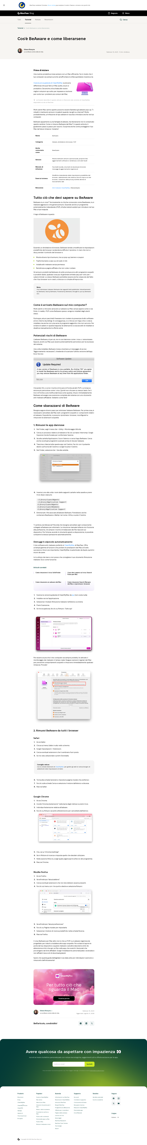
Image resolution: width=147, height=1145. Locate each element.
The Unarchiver (22, 1115)
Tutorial (28, 19)
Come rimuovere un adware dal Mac (48, 582)
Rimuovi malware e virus (43, 1124)
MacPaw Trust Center (61, 1123)
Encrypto (20, 1118)
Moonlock (20, 1097)
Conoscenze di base (80, 1102)
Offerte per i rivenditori (62, 1110)
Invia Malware (78, 1112)
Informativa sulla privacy (97, 1070)
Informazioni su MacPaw (62, 1097)
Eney (19, 1099)
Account (76, 1097)
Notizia (37, 19)
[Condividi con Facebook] (80, 1023)
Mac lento (39, 1099)
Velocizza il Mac (41, 1102)
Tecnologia (58, 1126)
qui (73, 595)
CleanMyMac (69, 545)
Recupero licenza (79, 1105)
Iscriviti (89, 1064)
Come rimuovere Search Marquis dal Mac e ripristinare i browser (79, 583)
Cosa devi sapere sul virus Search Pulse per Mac (80, 573)
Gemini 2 (20, 1113)
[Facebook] (114, 1098)
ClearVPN (20, 1108)
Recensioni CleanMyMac (62, 1099)
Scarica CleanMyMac (42, 1097)
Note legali (58, 1118)
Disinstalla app (78, 1110)
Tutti (19, 19)
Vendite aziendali (98, 1097)
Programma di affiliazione (62, 1107)
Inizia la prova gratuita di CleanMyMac (48, 83)
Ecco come (52, 5)
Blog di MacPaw (59, 1105)
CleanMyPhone (22, 1105)
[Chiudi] (4, 5)
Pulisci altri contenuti (42, 1116)
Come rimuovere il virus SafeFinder (48, 572)
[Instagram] (118, 1098)
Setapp (20, 1110)
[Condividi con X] (92, 1023)
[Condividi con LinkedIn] (86, 1023)
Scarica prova (63, 998)
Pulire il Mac (39, 1121)
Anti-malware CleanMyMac (61, 188)
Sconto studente (98, 1099)
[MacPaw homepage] (19, 1139)
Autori (57, 1128)
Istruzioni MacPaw (60, 1102)
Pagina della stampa (61, 1112)
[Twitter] (114, 1103)
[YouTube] (118, 1103)
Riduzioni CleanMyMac (80, 1107)
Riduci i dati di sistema (43, 1109)
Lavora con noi (59, 1115)
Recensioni (48, 19)
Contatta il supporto (80, 1099)
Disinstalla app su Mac (43, 1119)
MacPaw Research (60, 1120)
